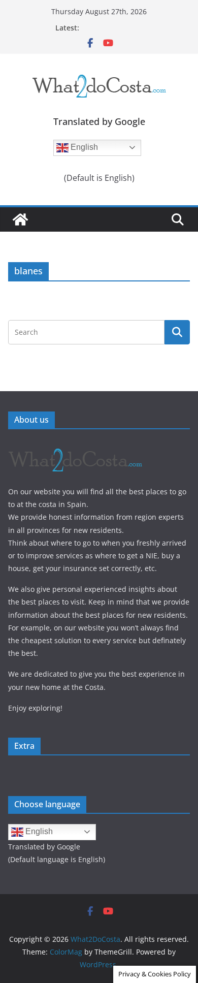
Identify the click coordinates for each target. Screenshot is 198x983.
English (83, 147)
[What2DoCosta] (20, 219)
